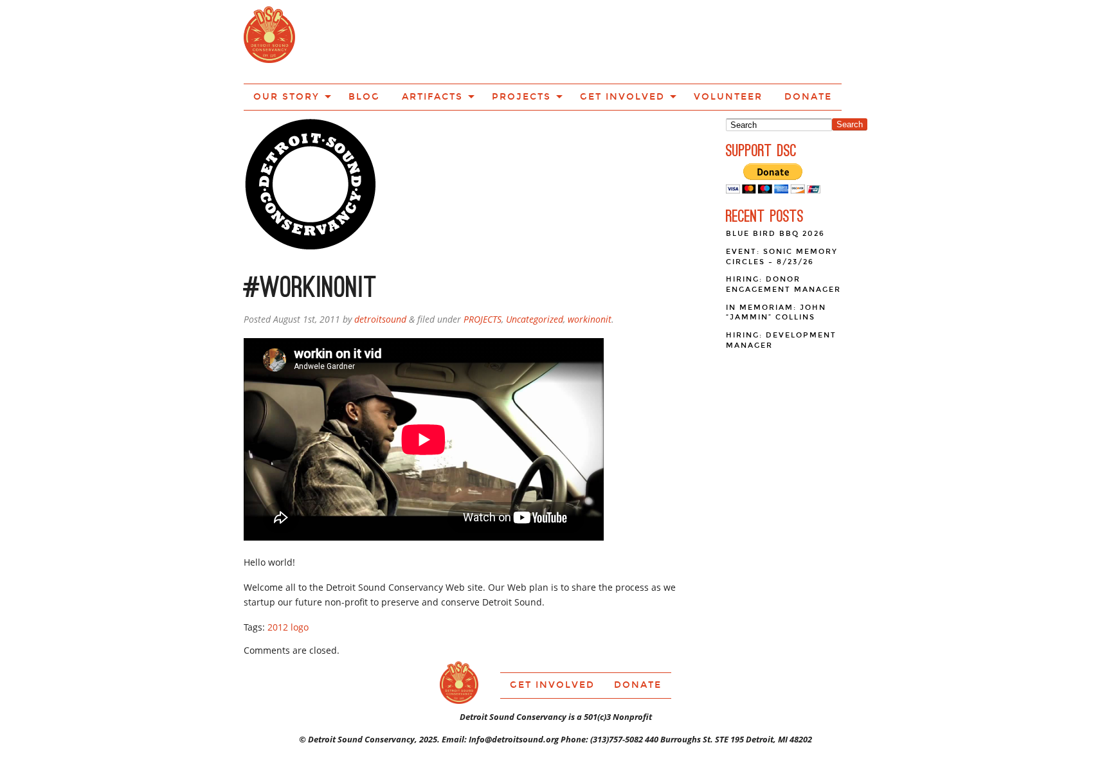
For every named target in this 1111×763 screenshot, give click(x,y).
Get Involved (631, 40)
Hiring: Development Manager (781, 294)
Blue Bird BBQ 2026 (775, 187)
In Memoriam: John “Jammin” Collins (776, 266)
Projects (546, 40)
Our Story (349, 40)
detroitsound (380, 273)
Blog (414, 40)
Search (849, 78)
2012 (277, 581)
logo (300, 581)
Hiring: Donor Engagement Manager (783, 238)
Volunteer (718, 40)
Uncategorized (534, 273)
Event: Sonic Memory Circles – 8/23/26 (782, 210)
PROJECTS (482, 273)
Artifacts (471, 40)
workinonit (589, 273)
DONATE (785, 40)
